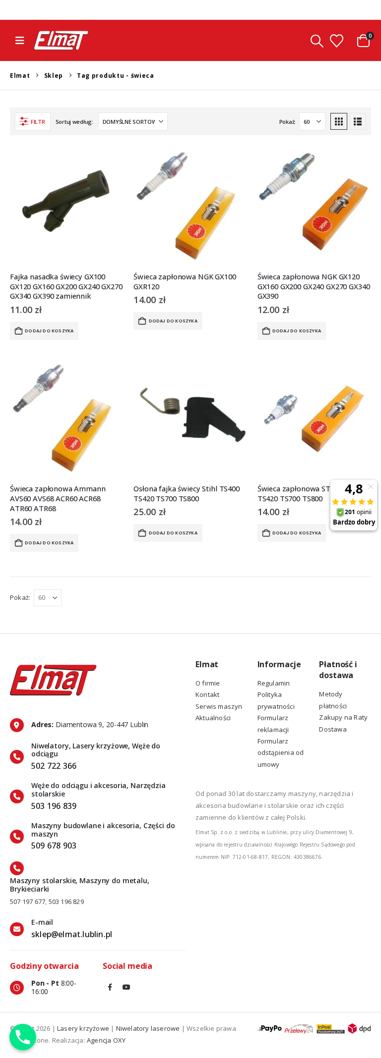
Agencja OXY (106, 1040)
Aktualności (213, 717)
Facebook (110, 987)
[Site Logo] (61, 40)
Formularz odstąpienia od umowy (280, 753)
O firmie (207, 683)
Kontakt (207, 694)
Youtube (126, 987)
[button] (20, 40)
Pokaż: (287, 121)
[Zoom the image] (53, 664)
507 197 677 (27, 901)
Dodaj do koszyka (49, 331)
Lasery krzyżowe (83, 1028)
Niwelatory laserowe (148, 1028)
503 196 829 (66, 901)
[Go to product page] (67, 207)
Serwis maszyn (219, 706)
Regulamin (273, 683)
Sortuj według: (74, 121)
